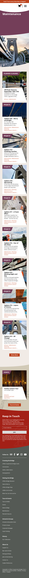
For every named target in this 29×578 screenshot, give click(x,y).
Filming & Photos (6, 554)
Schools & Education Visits (9, 522)
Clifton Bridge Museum (8, 481)
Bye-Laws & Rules (6, 550)
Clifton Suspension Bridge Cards (10, 463)
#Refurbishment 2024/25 (10, 130)
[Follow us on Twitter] (18, 455)
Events (4, 504)
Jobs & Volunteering (7, 557)
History (4, 536)
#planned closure (8, 191)
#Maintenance (12, 99)
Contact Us (5, 560)
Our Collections (6, 539)
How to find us (6, 484)
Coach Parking (6, 531)
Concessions (5, 467)
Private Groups (6, 525)
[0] (19, 6)
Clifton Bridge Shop (7, 487)
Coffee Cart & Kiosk (7, 490)
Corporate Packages (7, 528)
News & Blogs (5, 507)
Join (14, 432)
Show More (14, 355)
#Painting (6, 129)
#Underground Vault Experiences (9, 397)
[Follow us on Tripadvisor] (11, 455)
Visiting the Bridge (8, 478)
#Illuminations (7, 127)
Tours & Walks (6, 501)
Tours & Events (14, 405)
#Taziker (6, 223)
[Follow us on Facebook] (14, 455)
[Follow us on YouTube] (25, 455)
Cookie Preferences (7, 563)
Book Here (14, 1)
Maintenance (5, 511)
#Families (6, 395)
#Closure (6, 99)
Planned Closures (6, 514)
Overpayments (6, 473)
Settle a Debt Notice (7, 470)
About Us (5, 544)
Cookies (9, 572)
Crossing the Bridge (8, 460)
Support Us (5, 547)
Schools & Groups (7, 519)
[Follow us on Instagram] (21, 455)
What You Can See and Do (9, 493)
